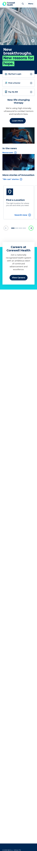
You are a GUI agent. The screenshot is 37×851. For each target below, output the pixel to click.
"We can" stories (10, 179)
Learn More (17, 121)
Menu (30, 4)
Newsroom (7, 152)
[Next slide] (31, 228)
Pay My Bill (13, 92)
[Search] (22, 3)
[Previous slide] (5, 228)
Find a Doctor (14, 83)
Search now (20, 215)
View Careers (18, 278)
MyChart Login (14, 74)
